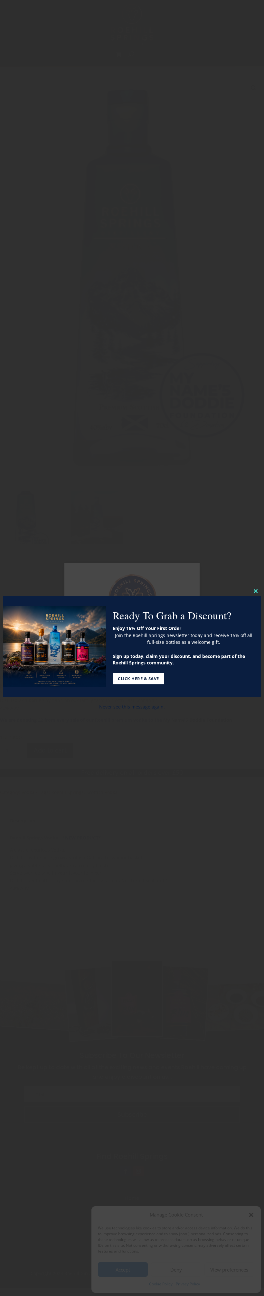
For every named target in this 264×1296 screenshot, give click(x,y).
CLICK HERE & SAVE (138, 678)
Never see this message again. (132, 707)
